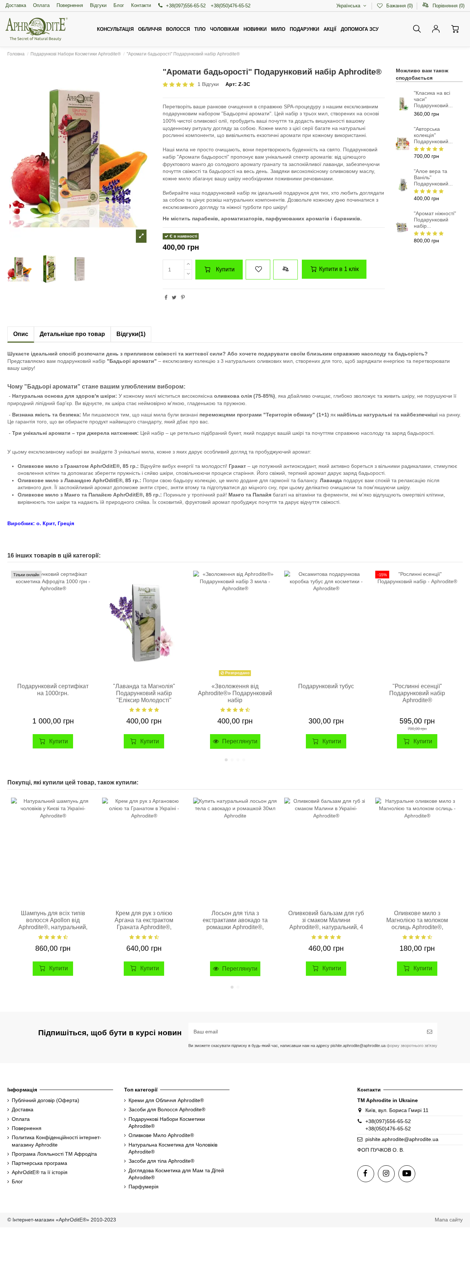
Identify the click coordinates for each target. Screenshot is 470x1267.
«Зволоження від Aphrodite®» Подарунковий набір (235, 693)
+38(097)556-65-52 (186, 5)
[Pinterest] (183, 297)
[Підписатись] (429, 1032)
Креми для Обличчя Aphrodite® (166, 1100)
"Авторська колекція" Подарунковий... (433, 135)
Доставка (16, 5)
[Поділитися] (165, 297)
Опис (20, 334)
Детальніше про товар (72, 334)
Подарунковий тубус (326, 686)
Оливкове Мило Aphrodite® (161, 1135)
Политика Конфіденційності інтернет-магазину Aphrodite (56, 1141)
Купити (225, 269)
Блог (118, 5)
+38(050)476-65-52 (388, 1128)
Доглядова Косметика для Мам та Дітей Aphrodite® (176, 1174)
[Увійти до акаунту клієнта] (436, 29)
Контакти (141, 5)
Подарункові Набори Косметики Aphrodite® (167, 1122)
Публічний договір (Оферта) (45, 1100)
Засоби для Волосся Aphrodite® (167, 1109)
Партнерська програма (39, 1163)
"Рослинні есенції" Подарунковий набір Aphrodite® (417, 693)
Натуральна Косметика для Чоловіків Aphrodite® (173, 1148)
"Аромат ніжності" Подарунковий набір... (435, 219)
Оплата (41, 5)
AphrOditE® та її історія (40, 1172)
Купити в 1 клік (338, 269)
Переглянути (239, 741)
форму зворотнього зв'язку (411, 1045)
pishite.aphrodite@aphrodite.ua (401, 1139)
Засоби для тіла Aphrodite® (161, 1161)
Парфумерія (144, 1187)
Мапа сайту (449, 1220)
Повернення (70, 5)
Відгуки (98, 5)
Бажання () (399, 5)
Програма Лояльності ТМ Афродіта (54, 1154)
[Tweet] (174, 297)
